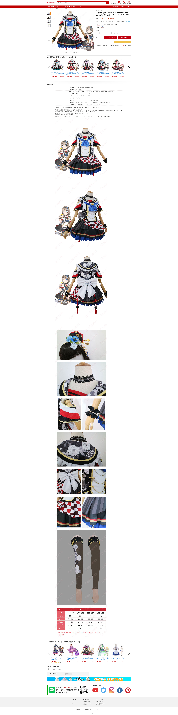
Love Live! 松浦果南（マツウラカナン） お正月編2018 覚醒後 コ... (57, 73)
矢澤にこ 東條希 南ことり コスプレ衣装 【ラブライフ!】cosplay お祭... (72, 658)
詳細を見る (128, 21)
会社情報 (97, 709)
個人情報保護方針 (87, 709)
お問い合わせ (73, 703)
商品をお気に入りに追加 (101, 45)
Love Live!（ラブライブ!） (65, 8)
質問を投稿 (68, 673)
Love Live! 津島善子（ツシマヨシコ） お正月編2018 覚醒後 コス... (103, 73)
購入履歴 (129, 2)
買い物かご (113, 2)
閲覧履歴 (124, 2)
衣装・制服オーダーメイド (54, 6)
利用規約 (78, 709)
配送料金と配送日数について (101, 703)
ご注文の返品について (105, 20)
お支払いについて (99, 701)
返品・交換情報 (127, 45)
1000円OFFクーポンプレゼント (69, 6)
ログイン (128, 6)
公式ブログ (93, 713)
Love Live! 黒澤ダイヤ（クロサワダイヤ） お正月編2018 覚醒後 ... (72, 73)
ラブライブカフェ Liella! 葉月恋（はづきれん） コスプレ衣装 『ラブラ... (118, 658)
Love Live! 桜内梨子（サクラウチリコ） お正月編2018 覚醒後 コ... (87, 73)
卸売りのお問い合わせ (122, 42)
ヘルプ (72, 701)
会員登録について (86, 701)
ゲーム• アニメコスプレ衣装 (52, 8)
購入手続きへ (124, 37)
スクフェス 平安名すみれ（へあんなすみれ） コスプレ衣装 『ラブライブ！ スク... (103, 658)
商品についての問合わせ (115, 45)
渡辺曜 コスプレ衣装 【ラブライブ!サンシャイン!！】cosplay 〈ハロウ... (57, 658)
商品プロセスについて (87, 703)
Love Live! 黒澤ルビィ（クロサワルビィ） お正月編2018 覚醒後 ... (118, 73)
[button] (49, 11)
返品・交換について (100, 704)
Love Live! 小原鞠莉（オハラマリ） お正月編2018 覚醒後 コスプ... (87, 658)
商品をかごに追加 (110, 37)
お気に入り (119, 2)
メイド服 (79, 6)
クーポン (85, 704)
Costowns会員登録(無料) (118, 6)
